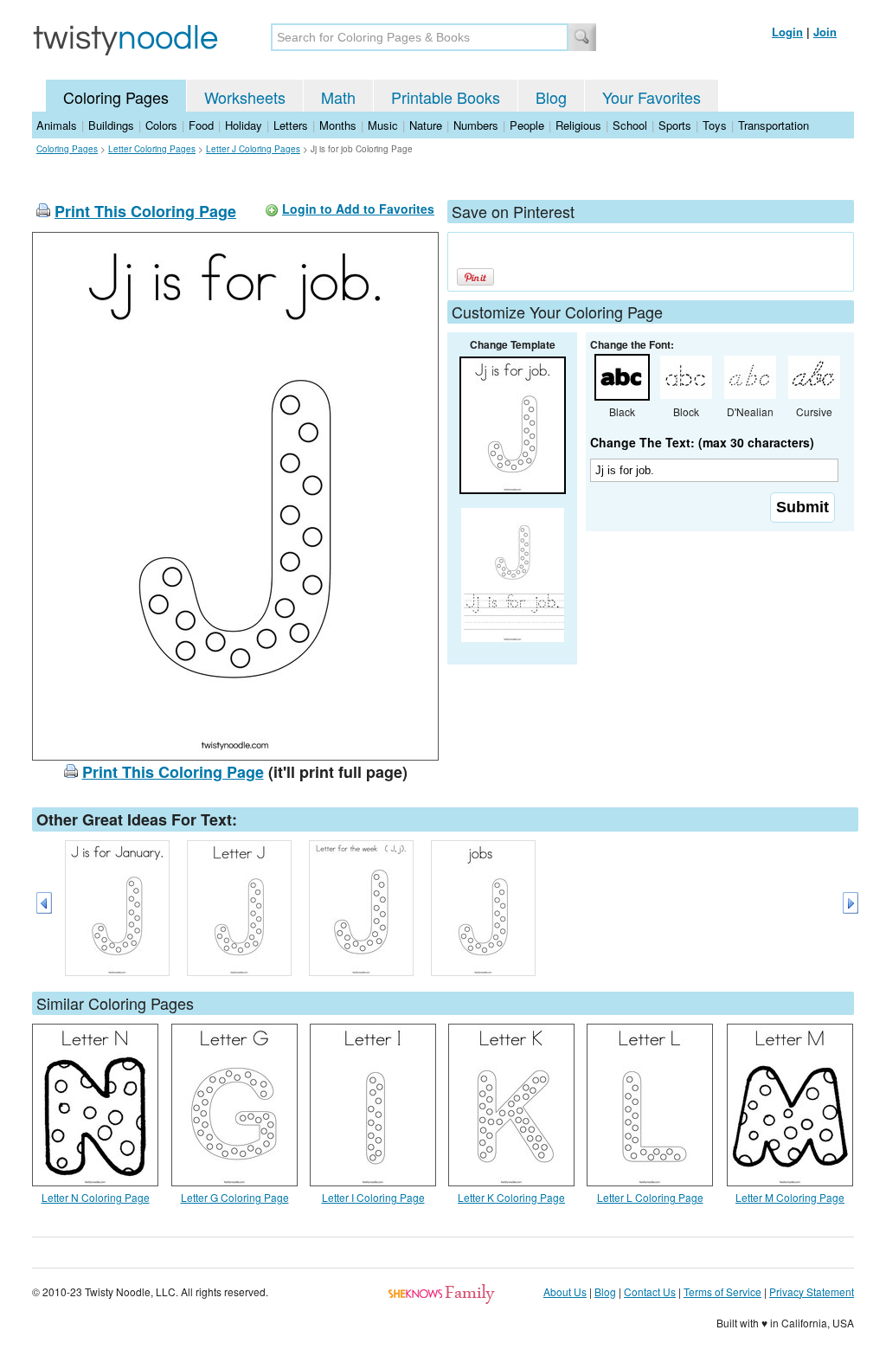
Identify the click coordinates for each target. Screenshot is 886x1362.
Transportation (773, 125)
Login (787, 31)
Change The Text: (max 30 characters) (702, 442)
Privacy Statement (811, 1291)
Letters (290, 125)
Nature (425, 125)
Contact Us (650, 1291)
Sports (674, 125)
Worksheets (245, 97)
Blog (551, 97)
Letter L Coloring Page (650, 1197)
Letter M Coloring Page (789, 1197)
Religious (578, 125)
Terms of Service (722, 1291)
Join (825, 31)
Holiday (243, 125)
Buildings (111, 125)
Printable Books (445, 97)
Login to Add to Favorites (358, 208)
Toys (715, 125)
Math (338, 97)
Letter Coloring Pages (152, 149)
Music (383, 125)
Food (201, 125)
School (630, 125)
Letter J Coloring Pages (253, 149)
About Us (565, 1291)
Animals (56, 125)
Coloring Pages (116, 97)
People (527, 125)
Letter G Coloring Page (235, 1197)
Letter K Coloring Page (511, 1197)
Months (337, 125)
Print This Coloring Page (145, 211)
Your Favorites (651, 97)
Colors (161, 125)
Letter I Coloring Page (373, 1197)
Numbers (475, 125)
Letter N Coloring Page (96, 1197)
